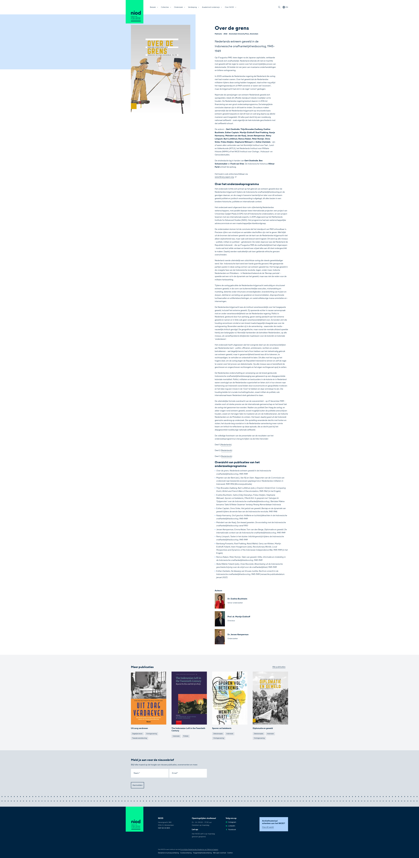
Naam (136, 773)
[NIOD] (134, 11)
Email (174, 773)
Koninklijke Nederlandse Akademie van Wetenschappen (199, 849)
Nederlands (226, 444)
